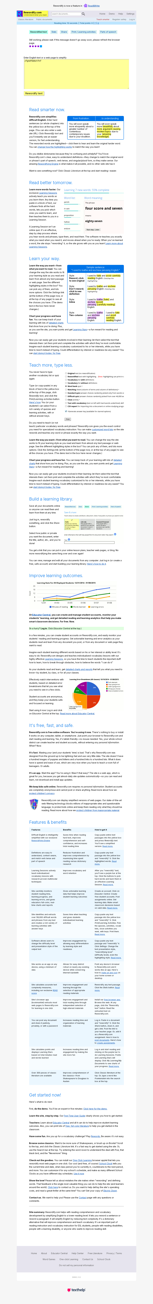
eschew (111, 286)
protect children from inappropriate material (97, 810)
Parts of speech (108, 32)
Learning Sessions (48, 193)
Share (64, 32)
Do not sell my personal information (76, 1265)
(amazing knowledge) (104, 135)
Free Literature (95, 1253)
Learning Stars (80, 329)
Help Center (78, 1253)
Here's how (34, 402)
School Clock (105, 1163)
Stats (54, 32)
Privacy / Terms (114, 1253)
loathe (100, 286)
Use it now (79, 1173)
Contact (83, 1197)
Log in (132, 19)
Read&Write (94, 5)
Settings (130, 13)
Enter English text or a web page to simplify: (45, 57)
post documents (102, 1040)
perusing (92, 288)
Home (102, 13)
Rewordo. (96, 1136)
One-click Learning (68, 1259)
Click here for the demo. (95, 1108)
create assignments (106, 1043)
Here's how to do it (96, 564)
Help (120, 13)
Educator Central (41, 614)
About (44, 1253)
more (99, 129)
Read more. (107, 846)
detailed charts (56, 323)
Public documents (44, 19)
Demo (112, 13)
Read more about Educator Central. (77, 713)
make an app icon (109, 973)
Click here (53, 1187)
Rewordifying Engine (48, 164)
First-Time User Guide (74, 1115)
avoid (108, 275)
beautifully (108, 126)
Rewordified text (38, 32)
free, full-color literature (77, 1126)
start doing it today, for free (46, 353)
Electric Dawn (110, 1190)
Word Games (49, 1259)
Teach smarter (103, 19)
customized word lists (102, 429)
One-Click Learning (82, 1160)
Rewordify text (34, 93)
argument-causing (111, 129)
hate (99, 275)
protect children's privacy (41, 793)
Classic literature (25, 19)
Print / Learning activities (84, 32)
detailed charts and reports (79, 669)
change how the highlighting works (55, 147)
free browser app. (112, 1000)
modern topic (103, 131)
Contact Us (87, 1259)
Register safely (119, 19)
